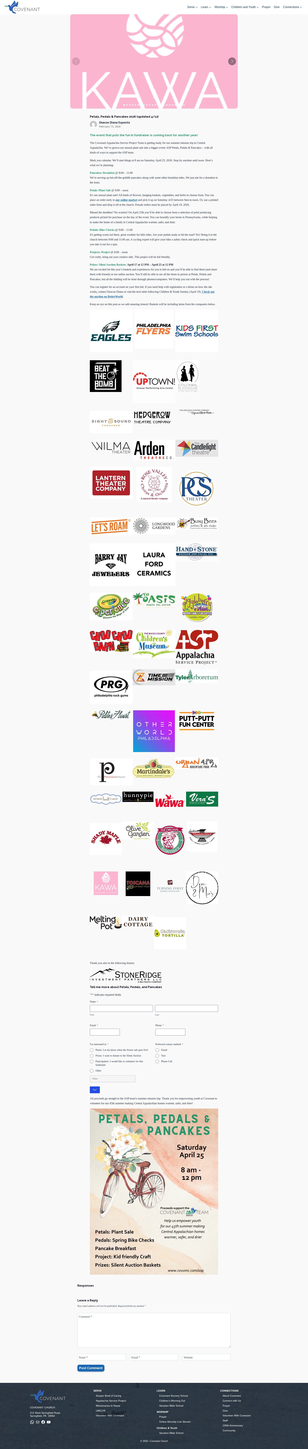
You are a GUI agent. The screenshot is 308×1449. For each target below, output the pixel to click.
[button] (232, 61)
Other (98, 1070)
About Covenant (232, 1395)
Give (277, 7)
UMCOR (100, 1410)
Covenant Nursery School (173, 1395)
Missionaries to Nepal (108, 1405)
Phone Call (166, 1061)
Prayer (266, 7)
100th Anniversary (233, 1425)
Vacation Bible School (171, 1405)
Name (83, 1357)
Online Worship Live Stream (175, 1421)
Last (157, 1014)
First (92, 1014)
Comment (85, 1316)
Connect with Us (232, 1400)
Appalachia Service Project (111, 1400)
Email (94, 1025)
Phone (159, 1025)
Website (188, 1357)
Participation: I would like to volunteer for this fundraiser (119, 1063)
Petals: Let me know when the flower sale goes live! (122, 1050)
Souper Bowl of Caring (108, 1395)
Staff (225, 1420)
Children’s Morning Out (172, 1400)
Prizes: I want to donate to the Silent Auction (118, 1055)
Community (229, 1430)
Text (163, 1055)
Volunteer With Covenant (110, 1415)
